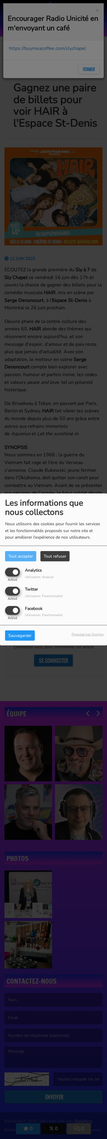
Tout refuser (55, 556)
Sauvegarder (20, 635)
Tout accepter (20, 556)
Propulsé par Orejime (88, 634)
